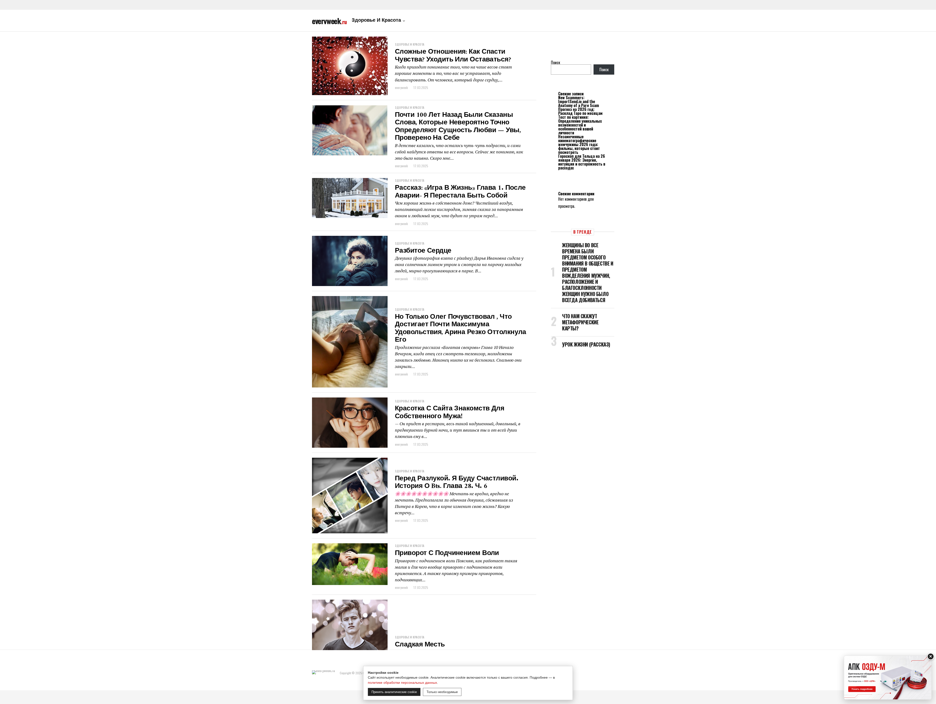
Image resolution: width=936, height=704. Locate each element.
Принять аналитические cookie (394, 692)
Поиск (555, 62)
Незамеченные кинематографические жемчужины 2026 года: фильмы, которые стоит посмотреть (579, 144)
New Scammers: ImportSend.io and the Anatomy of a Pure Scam (578, 101)
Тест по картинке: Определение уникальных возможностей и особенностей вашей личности (580, 125)
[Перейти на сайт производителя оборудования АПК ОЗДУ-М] (887, 677)
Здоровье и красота (376, 20)
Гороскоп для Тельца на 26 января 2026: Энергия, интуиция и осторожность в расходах (581, 162)
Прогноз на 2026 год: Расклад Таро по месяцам (580, 111)
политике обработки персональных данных (402, 682)
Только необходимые (442, 692)
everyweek (401, 87)
